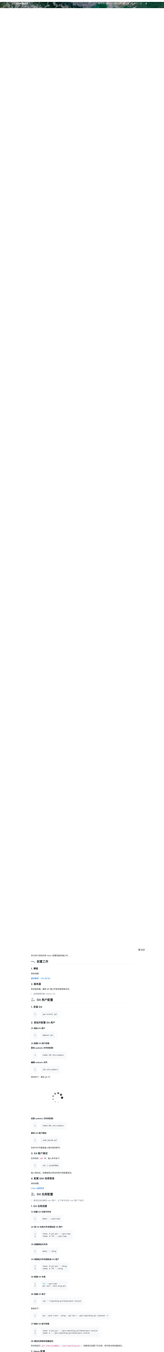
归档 (110, 3)
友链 (127, 3)
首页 (102, 3)
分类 (119, 3)
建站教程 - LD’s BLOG (40, 978)
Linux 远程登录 (37, 1188)
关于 (135, 3)
